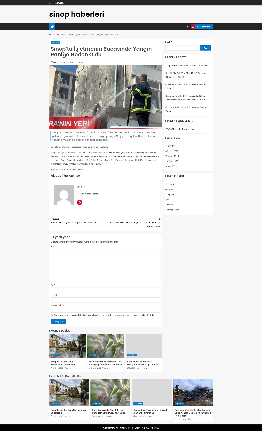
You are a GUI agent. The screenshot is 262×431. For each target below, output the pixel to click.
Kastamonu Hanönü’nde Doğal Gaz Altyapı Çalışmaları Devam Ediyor (135, 222)
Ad (53, 285)
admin (55, 62)
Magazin (169, 194)
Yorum (54, 246)
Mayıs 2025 (171, 166)
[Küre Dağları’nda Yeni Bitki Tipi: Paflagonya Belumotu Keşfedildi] (105, 346)
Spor (167, 199)
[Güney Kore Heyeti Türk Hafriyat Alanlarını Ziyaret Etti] (144, 346)
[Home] (52, 27)
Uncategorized (172, 209)
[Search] (188, 26)
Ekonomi (169, 184)
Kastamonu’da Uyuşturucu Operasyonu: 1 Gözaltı (73, 220)
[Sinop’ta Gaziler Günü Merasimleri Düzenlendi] (67, 346)
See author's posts (89, 193)
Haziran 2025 (171, 161)
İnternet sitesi (57, 305)
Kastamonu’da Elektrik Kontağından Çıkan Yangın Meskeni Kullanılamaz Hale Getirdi (193, 413)
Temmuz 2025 (172, 156)
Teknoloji (169, 204)
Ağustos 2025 (171, 151)
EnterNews (140, 427)
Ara (169, 42)
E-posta (55, 295)
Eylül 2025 (170, 146)
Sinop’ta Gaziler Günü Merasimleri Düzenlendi (186, 65)
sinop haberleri (76, 14)
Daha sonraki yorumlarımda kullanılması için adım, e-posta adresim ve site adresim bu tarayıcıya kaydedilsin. (104, 315)
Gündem (55, 42)
